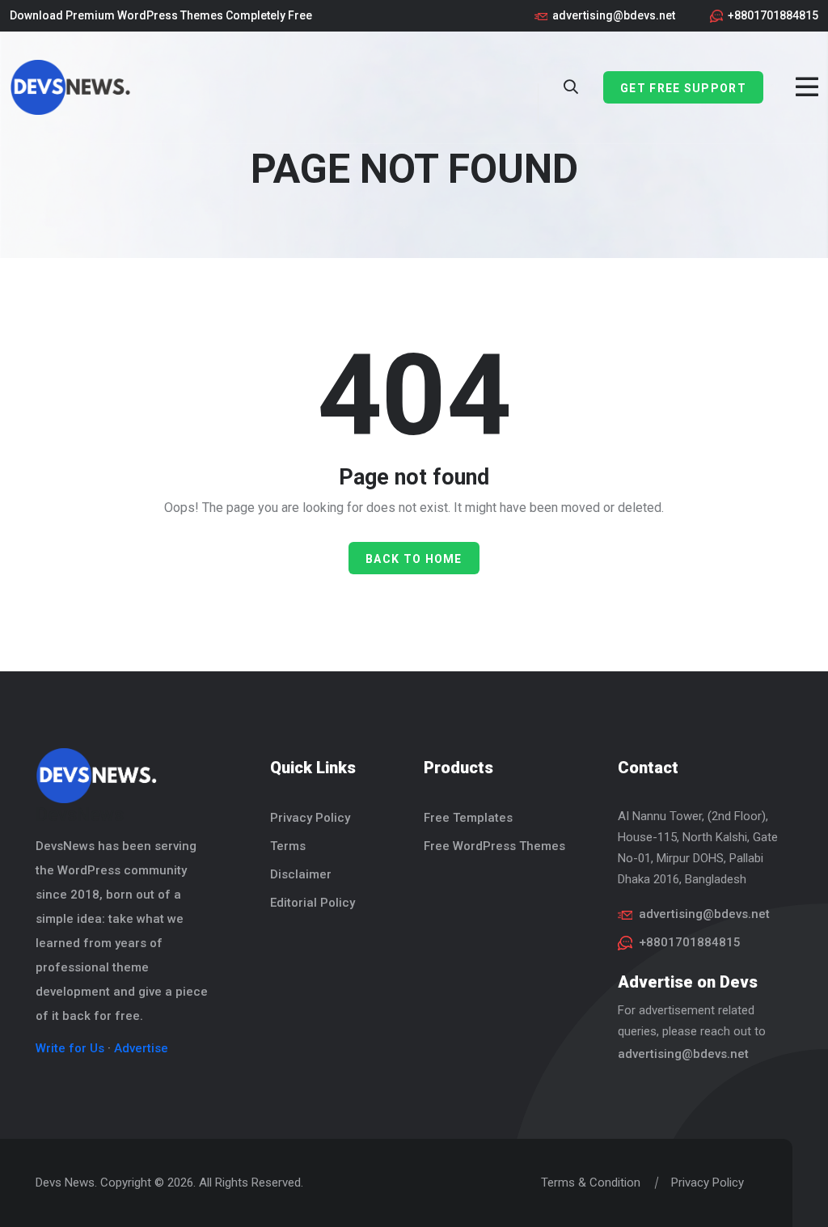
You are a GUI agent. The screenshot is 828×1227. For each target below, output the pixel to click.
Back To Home (414, 558)
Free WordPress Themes (494, 846)
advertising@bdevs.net (613, 15)
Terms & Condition (590, 1182)
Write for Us (70, 1048)
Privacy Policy (310, 817)
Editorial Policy (312, 902)
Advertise (141, 1048)
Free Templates (468, 817)
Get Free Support (683, 88)
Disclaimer (301, 874)
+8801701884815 (773, 15)
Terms (288, 846)
